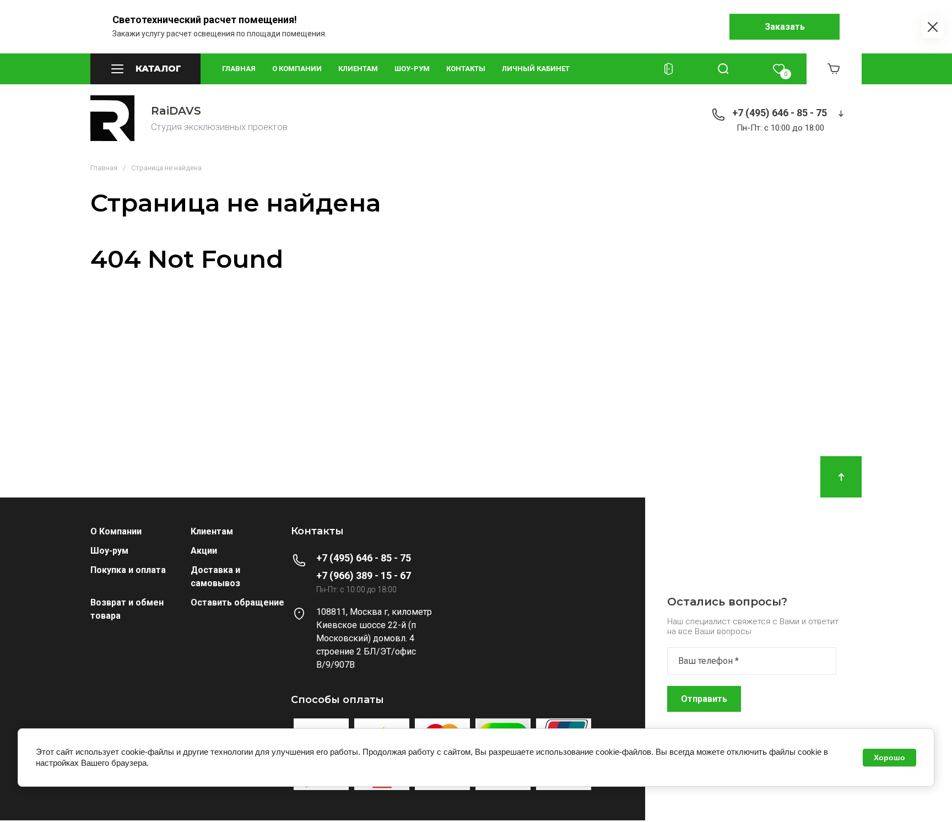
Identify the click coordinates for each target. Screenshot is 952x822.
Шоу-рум (412, 68)
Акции (204, 550)
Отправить (704, 699)
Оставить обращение (237, 602)
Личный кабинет (536, 68)
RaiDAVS (176, 110)
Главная (239, 68)
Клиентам (358, 68)
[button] (145, 68)
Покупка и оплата (128, 570)
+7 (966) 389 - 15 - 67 (363, 575)
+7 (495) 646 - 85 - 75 (779, 112)
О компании (297, 68)
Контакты (465, 68)
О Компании (116, 531)
